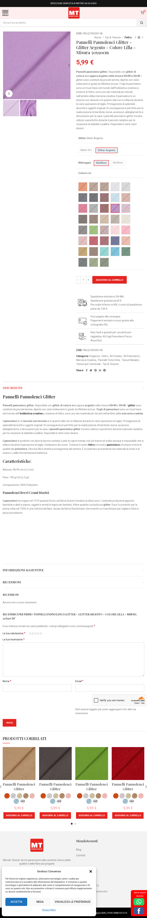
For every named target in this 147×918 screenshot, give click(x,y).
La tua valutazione (14, 633)
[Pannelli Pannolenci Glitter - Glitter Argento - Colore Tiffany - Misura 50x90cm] (104, 251)
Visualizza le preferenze (73, 901)
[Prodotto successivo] (142, 37)
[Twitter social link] (91, 370)
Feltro (128, 37)
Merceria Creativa (86, 360)
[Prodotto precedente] (135, 37)
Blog (78, 849)
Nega (40, 901)
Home (98, 37)
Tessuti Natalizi (130, 360)
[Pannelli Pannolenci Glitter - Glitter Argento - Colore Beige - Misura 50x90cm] (93, 186)
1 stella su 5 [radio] (30, 633)
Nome (7, 681)
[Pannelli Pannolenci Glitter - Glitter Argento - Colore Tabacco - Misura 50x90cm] (93, 251)
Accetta (16, 901)
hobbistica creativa (31, 413)
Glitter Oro (86, 150)
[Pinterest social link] (95, 370)
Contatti (80, 855)
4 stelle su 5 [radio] (38, 633)
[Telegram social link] (104, 370)
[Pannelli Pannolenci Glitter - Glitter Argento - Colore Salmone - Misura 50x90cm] (125, 240)
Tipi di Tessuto (113, 37)
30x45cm (118, 162)
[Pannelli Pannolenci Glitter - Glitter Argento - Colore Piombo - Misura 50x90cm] (82, 229)
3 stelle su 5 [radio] (35, 633)
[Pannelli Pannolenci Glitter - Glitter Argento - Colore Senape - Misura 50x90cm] (82, 251)
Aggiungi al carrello (109, 280)
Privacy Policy (49, 910)
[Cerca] (141, 22)
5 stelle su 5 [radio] (41, 633)
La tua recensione (14, 639)
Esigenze (94, 356)
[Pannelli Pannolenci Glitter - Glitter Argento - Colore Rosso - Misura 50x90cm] (93, 240)
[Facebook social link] (87, 370)
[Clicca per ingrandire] (9, 93)
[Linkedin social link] (100, 370)
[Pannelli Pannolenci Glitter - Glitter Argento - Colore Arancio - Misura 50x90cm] (82, 186)
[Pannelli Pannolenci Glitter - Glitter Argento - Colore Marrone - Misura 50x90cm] (82, 219)
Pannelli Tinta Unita (109, 360)
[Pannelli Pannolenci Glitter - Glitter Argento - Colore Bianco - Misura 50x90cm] (115, 186)
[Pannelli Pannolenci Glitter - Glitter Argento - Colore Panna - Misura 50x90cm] (125, 219)
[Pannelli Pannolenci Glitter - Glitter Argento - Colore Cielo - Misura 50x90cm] (115, 197)
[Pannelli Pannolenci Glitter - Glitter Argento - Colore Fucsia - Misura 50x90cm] (82, 208)
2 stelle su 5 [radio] (33, 633)
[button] (91, 871)
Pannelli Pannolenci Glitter (19, 786)
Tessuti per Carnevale (88, 364)
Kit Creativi (116, 356)
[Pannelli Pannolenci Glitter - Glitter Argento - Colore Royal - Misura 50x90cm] (115, 240)
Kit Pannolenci (132, 356)
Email (79, 681)
